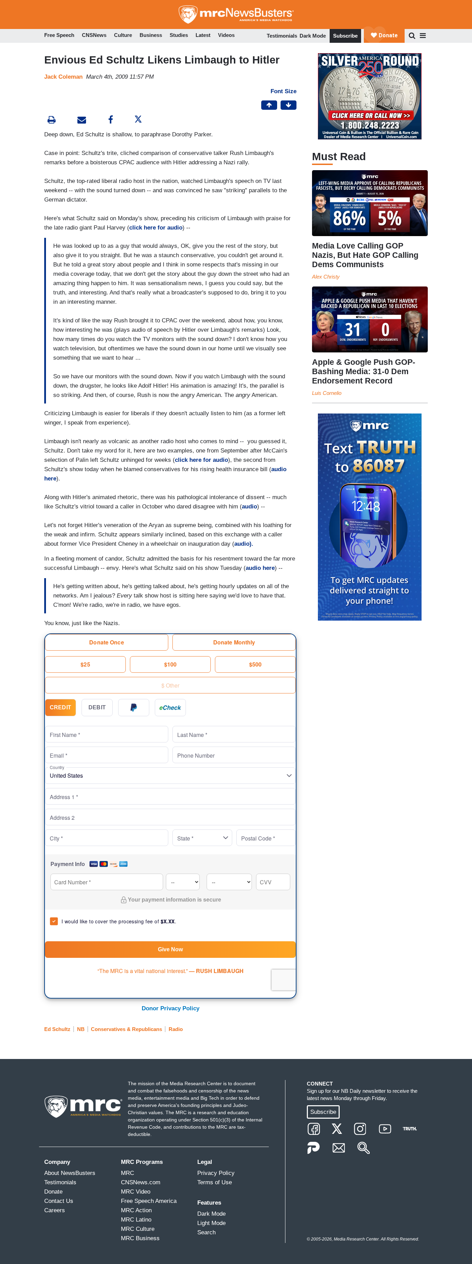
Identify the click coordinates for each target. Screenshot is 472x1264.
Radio (176, 1029)
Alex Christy (326, 277)
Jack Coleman (63, 77)
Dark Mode (313, 36)
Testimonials (282, 36)
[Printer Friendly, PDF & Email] (81, 120)
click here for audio (155, 227)
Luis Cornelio (326, 393)
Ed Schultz (57, 1029)
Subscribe (345, 36)
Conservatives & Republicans (126, 1029)
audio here (260, 568)
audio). (243, 544)
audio (249, 506)
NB (81, 1029)
